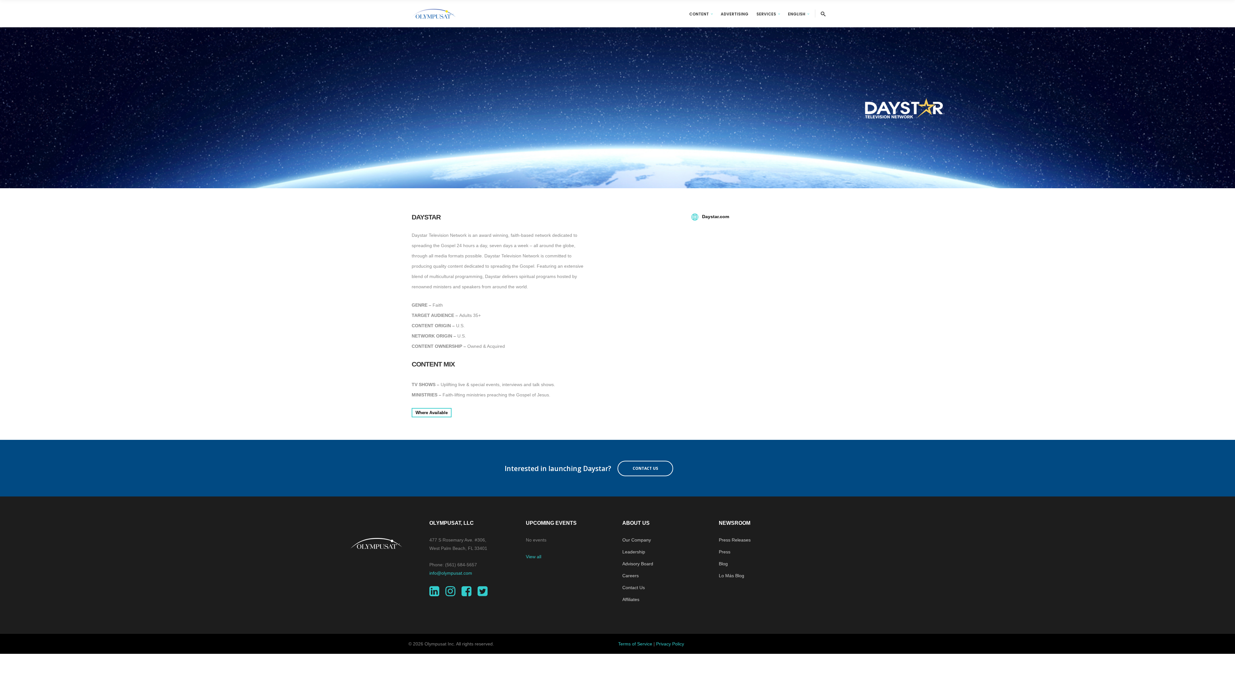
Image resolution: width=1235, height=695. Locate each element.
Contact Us (633, 587)
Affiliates (630, 599)
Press (724, 551)
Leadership (633, 551)
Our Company (636, 539)
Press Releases (735, 539)
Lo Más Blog (731, 575)
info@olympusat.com (450, 573)
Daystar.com (715, 216)
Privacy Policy (670, 643)
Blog (723, 563)
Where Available (432, 412)
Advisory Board (637, 563)
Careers (630, 575)
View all (533, 556)
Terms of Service (635, 643)
